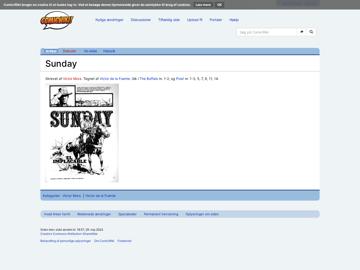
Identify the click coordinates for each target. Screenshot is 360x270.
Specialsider (127, 214)
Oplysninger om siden (202, 214)
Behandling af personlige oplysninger (65, 241)
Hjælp (234, 20)
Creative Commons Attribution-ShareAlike (68, 234)
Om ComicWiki (104, 241)
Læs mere (203, 5)
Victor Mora (72, 78)
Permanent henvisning (161, 214)
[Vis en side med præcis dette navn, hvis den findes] (302, 32)
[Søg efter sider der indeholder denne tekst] (311, 32)
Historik (109, 51)
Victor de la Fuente (100, 196)
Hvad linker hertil (57, 214)
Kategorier (51, 196)
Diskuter (69, 51)
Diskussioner (141, 20)
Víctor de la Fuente (115, 78)
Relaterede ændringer (94, 214)
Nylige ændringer (109, 20)
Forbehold (124, 241)
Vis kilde (90, 51)
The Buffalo (149, 78)
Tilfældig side (169, 20)
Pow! (180, 78)
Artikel (51, 51)
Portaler (216, 20)
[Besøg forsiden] (57, 20)
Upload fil (194, 20)
